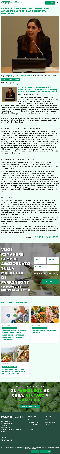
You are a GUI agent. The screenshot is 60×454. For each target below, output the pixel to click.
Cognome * (52, 259)
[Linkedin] (11, 441)
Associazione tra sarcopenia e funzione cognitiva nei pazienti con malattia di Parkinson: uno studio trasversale (15, 335)
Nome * (37, 259)
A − (44, 451)
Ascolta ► (34, 451)
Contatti (30, 429)
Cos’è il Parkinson (33, 424)
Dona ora (50, 3)
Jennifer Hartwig (13, 84)
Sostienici (46, 420)
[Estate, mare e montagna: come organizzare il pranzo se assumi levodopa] (15, 353)
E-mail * (38, 267)
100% (48, 451)
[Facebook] (2, 441)
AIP (29, 420)
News (29, 427)
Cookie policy (32, 448)
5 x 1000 (46, 424)
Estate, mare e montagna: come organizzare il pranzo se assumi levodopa (14, 372)
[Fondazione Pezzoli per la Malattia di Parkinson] (16, 2)
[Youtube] (8, 441)
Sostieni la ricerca (28, 406)
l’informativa (44, 273)
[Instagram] (5, 441)
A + (41, 451)
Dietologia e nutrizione (10, 79)
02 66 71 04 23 (7, 427)
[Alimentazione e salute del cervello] (45, 314)
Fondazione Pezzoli (34, 422)
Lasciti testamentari (50, 422)
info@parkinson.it (6, 425)
